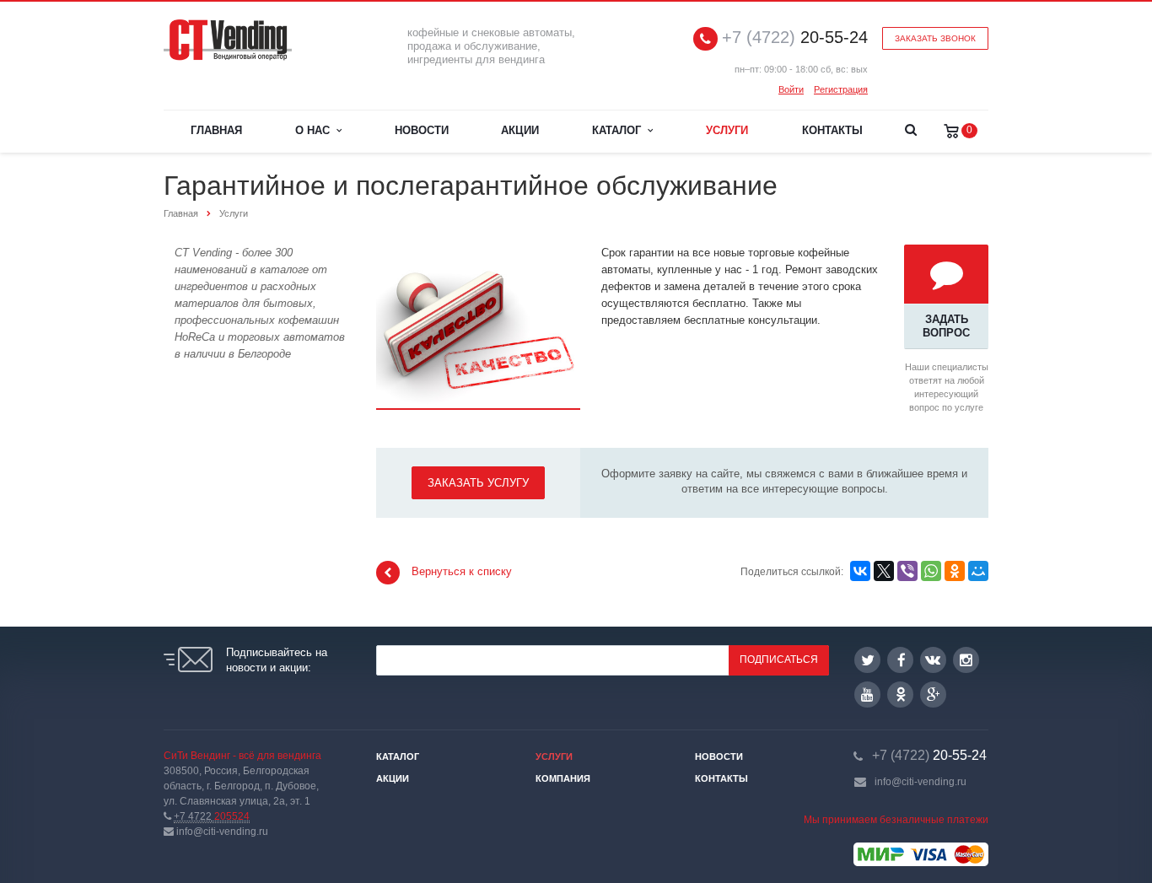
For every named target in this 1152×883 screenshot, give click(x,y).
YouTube (867, 694)
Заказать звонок (935, 38)
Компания (563, 778)
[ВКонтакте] (860, 571)
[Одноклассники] (955, 571)
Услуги (727, 130)
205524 (212, 816)
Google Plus (933, 694)
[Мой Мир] (978, 571)
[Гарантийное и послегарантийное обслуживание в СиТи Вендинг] (478, 252)
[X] (884, 571)
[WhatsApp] (931, 571)
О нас (315, 130)
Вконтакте (933, 660)
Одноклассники (900, 694)
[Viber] (907, 571)
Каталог (620, 130)
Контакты (832, 130)
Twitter (867, 660)
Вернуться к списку (462, 572)
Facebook (900, 660)
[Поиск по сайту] (910, 131)
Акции (520, 130)
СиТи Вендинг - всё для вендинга (242, 756)
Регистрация (841, 89)
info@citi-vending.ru (920, 782)
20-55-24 (795, 37)
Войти (791, 89)
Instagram (966, 660)
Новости (422, 130)
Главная (216, 130)
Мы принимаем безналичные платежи (896, 820)
